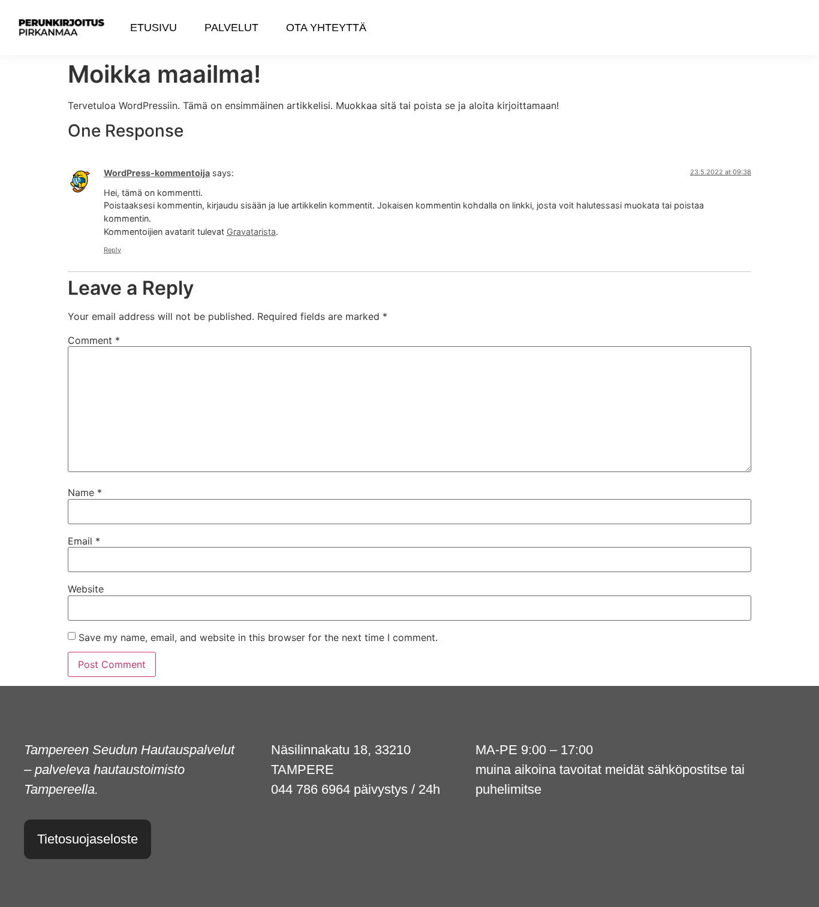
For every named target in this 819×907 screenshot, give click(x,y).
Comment (94, 340)
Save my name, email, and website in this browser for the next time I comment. (258, 637)
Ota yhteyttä (326, 28)
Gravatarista (251, 231)
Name (85, 492)
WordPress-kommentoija (157, 173)
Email (84, 541)
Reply (112, 250)
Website (86, 589)
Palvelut (231, 28)
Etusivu (153, 28)
